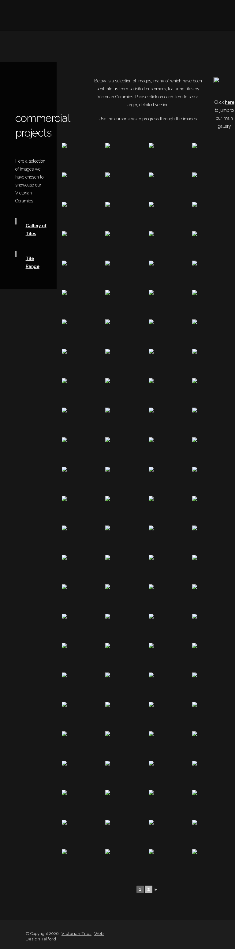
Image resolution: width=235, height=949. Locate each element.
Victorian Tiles (76, 933)
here (229, 102)
